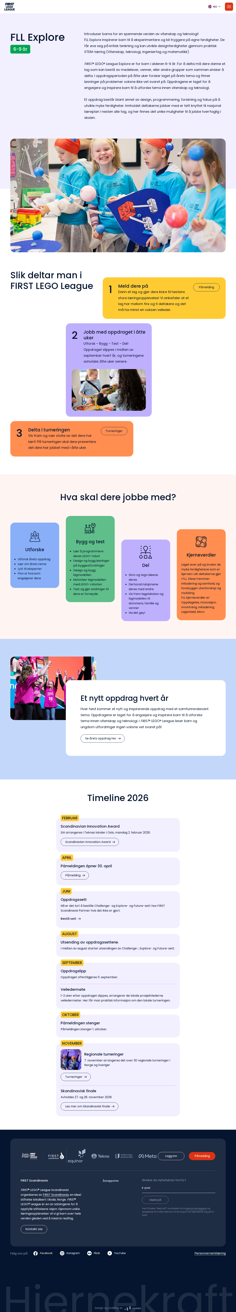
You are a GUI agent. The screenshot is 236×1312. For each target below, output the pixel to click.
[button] (118, 6)
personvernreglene (196, 1208)
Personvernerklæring (210, 1253)
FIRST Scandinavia (56, 1195)
